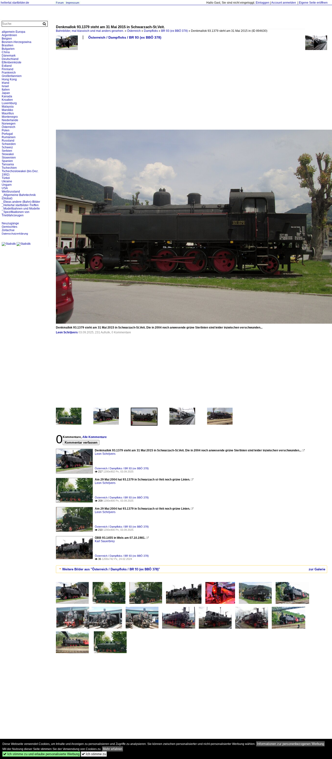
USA (5, 188)
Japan (6, 93)
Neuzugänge (10, 223)
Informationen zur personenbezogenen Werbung (290, 744)
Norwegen (9, 123)
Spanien (7, 161)
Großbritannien (12, 76)
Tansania (8, 164)
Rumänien (9, 137)
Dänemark (9, 55)
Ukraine (7, 181)
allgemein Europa (13, 32)
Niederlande (10, 120)
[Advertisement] (191, 86)
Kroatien (7, 99)
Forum (60, 2)
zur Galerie (317, 569)
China (6, 52)
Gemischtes (9, 226)
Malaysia (8, 106)
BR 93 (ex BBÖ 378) (174, 31)
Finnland (7, 69)
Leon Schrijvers (67, 332)
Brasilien (7, 45)
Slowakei (8, 154)
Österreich (134, 31)
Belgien (7, 38)
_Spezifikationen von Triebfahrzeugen (15, 213)
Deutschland (10, 59)
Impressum (72, 2)
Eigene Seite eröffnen (313, 2)
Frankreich (9, 72)
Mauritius (8, 113)
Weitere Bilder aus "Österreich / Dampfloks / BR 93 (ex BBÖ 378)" (111, 569)
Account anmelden (283, 2)
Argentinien (9, 35)
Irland (5, 82)
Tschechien (9, 167)
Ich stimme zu (94, 754)
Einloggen (262, 2)
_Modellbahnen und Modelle (21, 208)
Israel (5, 86)
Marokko (7, 110)
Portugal (7, 133)
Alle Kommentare (94, 437)
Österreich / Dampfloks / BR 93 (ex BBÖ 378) (124, 37)
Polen (5, 130)
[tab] (191, 569)
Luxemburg (9, 103)
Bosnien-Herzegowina (16, 42)
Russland (8, 140)
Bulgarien (8, 49)
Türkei (6, 178)
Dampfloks (151, 31)
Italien (6, 89)
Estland (7, 65)
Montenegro (10, 116)
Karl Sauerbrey (105, 541)
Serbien (7, 150)
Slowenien (9, 157)
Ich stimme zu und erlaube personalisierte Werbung (41, 754)
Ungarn (7, 184)
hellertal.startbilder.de (15, 2)
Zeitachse (8, 230)
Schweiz (7, 147)
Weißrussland (11, 191)
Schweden (9, 144)
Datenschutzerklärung (15, 233)
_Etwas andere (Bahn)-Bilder (21, 201)
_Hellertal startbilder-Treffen (20, 205)
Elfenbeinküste (11, 62)
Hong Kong (9, 79)
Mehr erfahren (112, 749)
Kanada (7, 96)
